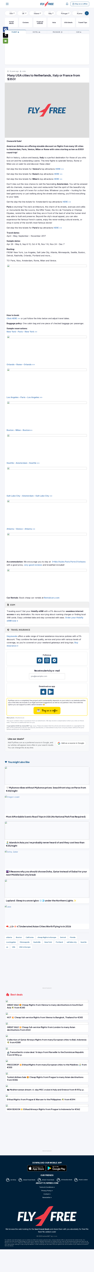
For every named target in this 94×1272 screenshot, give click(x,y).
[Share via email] (5, 40)
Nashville (37, 942)
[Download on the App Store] (43, 692)
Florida (72, 937)
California (30, 937)
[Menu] (7, 3)
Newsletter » (47, 1197)
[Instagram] (47, 660)
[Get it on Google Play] (51, 692)
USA (13, 947)
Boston (19, 937)
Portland (59, 942)
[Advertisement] (47, 969)
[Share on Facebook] (5, 29)
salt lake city (72, 942)
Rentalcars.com (51, 597)
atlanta (9, 937)
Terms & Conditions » (47, 1187)
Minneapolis (24, 942)
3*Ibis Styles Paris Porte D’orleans (69, 561)
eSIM (12, 604)
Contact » (47, 1194)
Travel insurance (20, 629)
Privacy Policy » (47, 1191)
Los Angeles (11, 942)
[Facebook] (40, 660)
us (7, 947)
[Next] (87, 13)
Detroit (63, 937)
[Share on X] (5, 35)
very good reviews (33, 565)
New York (48, 942)
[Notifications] (67, 3)
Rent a (77, 32)
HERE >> (59, 169)
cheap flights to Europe (46, 937)
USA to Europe (24, 947)
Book (14, 32)
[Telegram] (54, 660)
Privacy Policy (14, 1242)
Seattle (84, 942)
